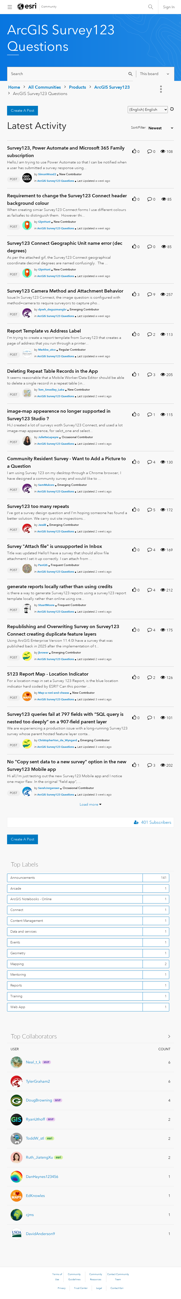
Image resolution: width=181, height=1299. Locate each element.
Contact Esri (117, 1288)
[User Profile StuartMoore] (27, 607)
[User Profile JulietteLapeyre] (27, 440)
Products (77, 87)
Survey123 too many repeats (38, 506)
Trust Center (81, 1288)
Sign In (169, 7)
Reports (16, 985)
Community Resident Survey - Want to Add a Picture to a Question (66, 462)
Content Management (26, 921)
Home (14, 87)
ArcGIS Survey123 (112, 87)
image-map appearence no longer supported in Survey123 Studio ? (59, 414)
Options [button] (161, 89)
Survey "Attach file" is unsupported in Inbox (54, 546)
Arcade (15, 888)
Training (16, 996)
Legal (99, 1288)
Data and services (23, 931)
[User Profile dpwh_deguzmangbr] (27, 312)
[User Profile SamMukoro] (27, 487)
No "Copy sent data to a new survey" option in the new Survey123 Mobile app (66, 765)
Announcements (22, 877)
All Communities (44, 87)
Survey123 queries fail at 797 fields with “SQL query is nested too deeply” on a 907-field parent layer (65, 718)
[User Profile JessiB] (27, 527)
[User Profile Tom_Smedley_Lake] (27, 392)
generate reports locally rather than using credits (59, 586)
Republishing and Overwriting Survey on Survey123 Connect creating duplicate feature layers (63, 630)
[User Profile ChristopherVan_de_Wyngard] (27, 743)
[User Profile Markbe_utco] (27, 352)
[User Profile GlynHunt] (27, 224)
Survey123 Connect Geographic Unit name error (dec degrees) (64, 246)
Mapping (17, 964)
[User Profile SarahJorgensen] (27, 790)
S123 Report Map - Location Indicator (47, 674)
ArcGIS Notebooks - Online (31, 899)
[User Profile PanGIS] (27, 567)
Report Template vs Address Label (44, 331)
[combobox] (72, 74)
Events (15, 942)
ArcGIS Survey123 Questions (55, 180)
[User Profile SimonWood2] (27, 176)
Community (49, 6)
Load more (89, 804)
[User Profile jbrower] (27, 655)
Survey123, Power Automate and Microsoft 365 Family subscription (65, 151)
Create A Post (22, 110)
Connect (16, 910)
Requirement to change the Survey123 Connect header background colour (67, 199)
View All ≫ (90, 1036)
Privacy (62, 1288)
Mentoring (18, 974)
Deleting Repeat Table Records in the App (52, 371)
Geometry (17, 953)
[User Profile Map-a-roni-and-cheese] (27, 695)
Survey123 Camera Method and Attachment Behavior (65, 291)
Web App (17, 1007)
